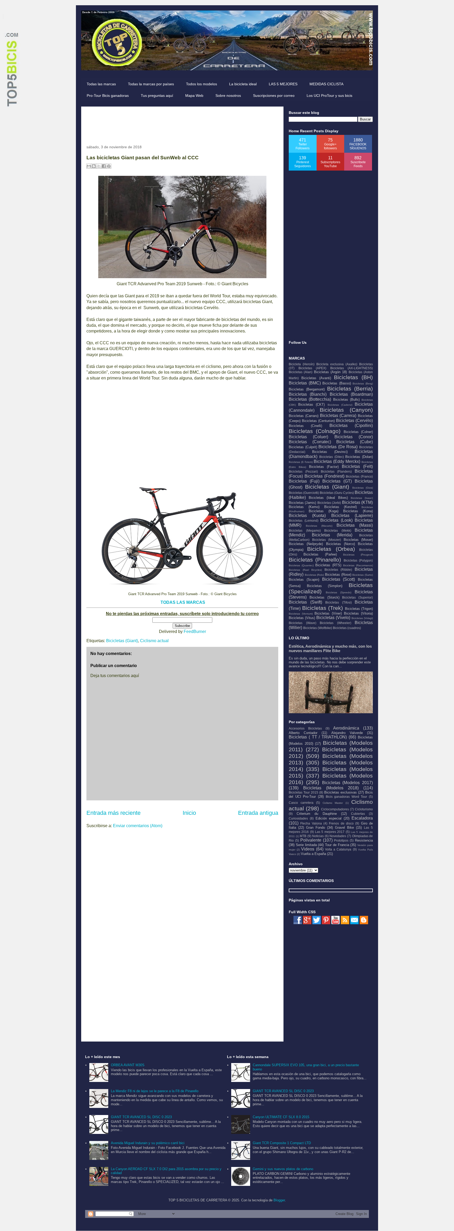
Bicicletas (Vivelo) (333, 617)
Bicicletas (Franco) (359, 476)
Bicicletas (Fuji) (304, 481)
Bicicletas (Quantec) (301, 565)
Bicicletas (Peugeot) (358, 554)
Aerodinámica (346, 728)
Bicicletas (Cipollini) (351, 425)
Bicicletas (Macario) (319, 525)
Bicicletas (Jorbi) (329, 502)
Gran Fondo (315, 828)
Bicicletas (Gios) (362, 487)
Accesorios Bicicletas (305, 728)
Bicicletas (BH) (353, 377)
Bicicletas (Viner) (328, 613)
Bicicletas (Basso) (336, 383)
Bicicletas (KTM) (357, 502)
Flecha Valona (311, 823)
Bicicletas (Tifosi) (338, 602)
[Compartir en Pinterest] (108, 166)
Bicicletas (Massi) (355, 525)
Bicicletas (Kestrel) (340, 507)
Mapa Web (194, 95)
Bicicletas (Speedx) (339, 592)
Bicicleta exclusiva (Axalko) (336, 364)
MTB (303, 836)
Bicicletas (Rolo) (314, 574)
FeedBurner (195, 631)
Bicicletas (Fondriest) (324, 476)
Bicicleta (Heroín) (301, 364)
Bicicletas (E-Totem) (301, 462)
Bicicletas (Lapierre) (352, 515)
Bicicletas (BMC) (305, 383)
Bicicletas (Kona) (358, 511)
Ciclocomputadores (335, 809)
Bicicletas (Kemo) (304, 507)
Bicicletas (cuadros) (347, 628)
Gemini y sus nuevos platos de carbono (283, 1169)
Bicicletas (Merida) (332, 535)
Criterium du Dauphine (317, 814)
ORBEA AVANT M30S (128, 1065)
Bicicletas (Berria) (350, 388)
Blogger (279, 1200)
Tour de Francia (337, 845)
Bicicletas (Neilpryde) (306, 544)
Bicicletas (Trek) (322, 608)
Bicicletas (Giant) (122, 640)
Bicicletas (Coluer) (308, 437)
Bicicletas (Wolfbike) (317, 628)
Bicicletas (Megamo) (305, 530)
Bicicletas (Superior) (357, 597)
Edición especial (329, 818)
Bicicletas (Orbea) (331, 549)
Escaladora (362, 818)
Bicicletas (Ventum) (301, 613)
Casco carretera (301, 802)
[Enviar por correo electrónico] (88, 166)
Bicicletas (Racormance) (358, 565)
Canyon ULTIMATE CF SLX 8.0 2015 (281, 1117)
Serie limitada (306, 845)
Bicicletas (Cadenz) (340, 404)
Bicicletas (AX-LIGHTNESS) (351, 368)
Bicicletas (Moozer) (326, 539)
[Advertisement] (182, 123)
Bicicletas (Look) (336, 520)
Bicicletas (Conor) (353, 437)
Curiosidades (298, 818)
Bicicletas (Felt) (357, 466)
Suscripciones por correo (274, 95)
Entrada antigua (258, 813)
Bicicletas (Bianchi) (308, 394)
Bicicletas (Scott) (338, 579)
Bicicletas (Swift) (305, 602)
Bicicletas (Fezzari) (303, 471)
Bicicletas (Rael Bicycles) (305, 569)
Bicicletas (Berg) (363, 383)
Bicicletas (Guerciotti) (304, 492)
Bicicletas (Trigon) (359, 609)
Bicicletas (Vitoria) (358, 613)
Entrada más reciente (113, 813)
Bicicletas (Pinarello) (315, 560)
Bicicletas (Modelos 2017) (347, 782)
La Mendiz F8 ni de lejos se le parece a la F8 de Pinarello (154, 1091)
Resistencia (364, 840)
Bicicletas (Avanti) (316, 378)
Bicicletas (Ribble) (338, 569)
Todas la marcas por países (151, 84)
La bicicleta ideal (243, 84)
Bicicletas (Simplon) (325, 586)
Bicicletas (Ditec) (331, 456)
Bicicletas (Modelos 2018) (331, 788)
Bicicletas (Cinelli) (305, 426)
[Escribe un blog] (93, 166)
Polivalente (310, 840)
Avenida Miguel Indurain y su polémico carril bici (147, 1143)
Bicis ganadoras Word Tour (346, 796)
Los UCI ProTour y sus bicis (329, 95)
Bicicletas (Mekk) (337, 530)
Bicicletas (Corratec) (310, 442)
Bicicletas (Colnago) (314, 431)
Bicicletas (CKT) (311, 404)
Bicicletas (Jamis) (302, 503)
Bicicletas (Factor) (324, 467)
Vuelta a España (313, 854)
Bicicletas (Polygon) (358, 560)
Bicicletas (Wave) (302, 623)
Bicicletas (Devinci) (330, 452)
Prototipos (341, 840)
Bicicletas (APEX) (312, 368)
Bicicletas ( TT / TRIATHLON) (318, 737)
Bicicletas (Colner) (358, 432)
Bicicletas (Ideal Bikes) (328, 498)
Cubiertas (358, 813)
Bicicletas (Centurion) (318, 421)
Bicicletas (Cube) (354, 442)
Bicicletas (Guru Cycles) (337, 492)
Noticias (318, 836)
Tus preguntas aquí (157, 95)
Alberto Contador (303, 733)
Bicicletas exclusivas (340, 792)
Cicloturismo (364, 809)
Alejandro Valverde (347, 733)
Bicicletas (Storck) (324, 597)
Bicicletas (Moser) (358, 540)
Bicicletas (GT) (337, 481)
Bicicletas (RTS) (328, 565)
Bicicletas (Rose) (338, 575)
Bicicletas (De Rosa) (338, 447)
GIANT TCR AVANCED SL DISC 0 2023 (141, 1117)
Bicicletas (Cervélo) (354, 420)
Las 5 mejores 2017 (329, 831)
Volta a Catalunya (338, 849)
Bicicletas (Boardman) (351, 394)
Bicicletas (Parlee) (320, 554)
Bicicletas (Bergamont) (307, 389)
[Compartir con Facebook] (103, 166)
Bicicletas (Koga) (323, 511)
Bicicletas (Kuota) (307, 515)
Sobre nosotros (228, 95)
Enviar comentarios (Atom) (137, 825)
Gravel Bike (344, 828)
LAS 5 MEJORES (283, 84)
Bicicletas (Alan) (300, 372)
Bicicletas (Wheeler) (335, 623)
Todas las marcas (101, 84)
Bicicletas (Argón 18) (330, 372)
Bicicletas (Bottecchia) (310, 399)
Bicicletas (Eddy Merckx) (337, 461)
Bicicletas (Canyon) (346, 410)
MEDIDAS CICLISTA (326, 84)
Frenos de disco (341, 823)
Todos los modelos (201, 84)
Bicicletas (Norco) (340, 544)
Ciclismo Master (333, 802)
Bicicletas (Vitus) (302, 618)
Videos (307, 849)
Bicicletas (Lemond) (303, 520)
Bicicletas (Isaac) (362, 497)
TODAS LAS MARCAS (183, 602)
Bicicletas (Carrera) (338, 415)
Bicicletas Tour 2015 (303, 792)
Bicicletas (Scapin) (304, 580)
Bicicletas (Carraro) (303, 416)
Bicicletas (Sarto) (362, 574)
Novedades (337, 836)
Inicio (189, 813)
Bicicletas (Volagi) (362, 618)
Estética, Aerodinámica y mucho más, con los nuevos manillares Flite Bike (330, 648)
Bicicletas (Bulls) (346, 399)
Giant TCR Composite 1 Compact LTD (282, 1143)
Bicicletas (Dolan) (359, 457)
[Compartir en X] (98, 166)
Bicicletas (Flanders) (336, 471)
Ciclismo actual (154, 640)
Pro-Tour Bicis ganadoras (108, 95)
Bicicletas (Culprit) (303, 447)
